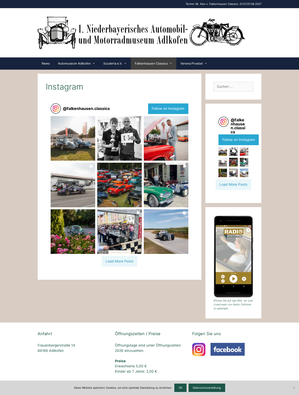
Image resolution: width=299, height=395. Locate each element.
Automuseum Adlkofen (74, 63)
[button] (73, 138)
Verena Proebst (191, 63)
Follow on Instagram (168, 108)
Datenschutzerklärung (207, 387)
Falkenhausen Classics (151, 63)
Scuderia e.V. (112, 63)
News (46, 63)
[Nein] (294, 388)
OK (180, 387)
